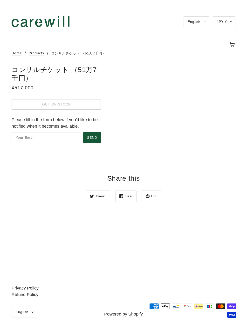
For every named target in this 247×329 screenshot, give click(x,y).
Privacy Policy (25, 288)
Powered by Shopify (123, 314)
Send (92, 137)
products (36, 53)
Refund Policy (25, 294)
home (17, 53)
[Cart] (232, 45)
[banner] (40, 21)
